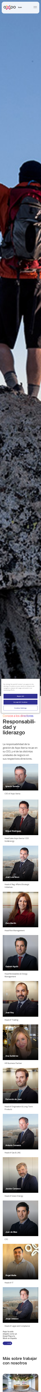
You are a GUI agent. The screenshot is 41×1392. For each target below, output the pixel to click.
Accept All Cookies (20, 702)
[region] (20, 696)
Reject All (20, 696)
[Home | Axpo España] (10, 7)
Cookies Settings (20, 708)
